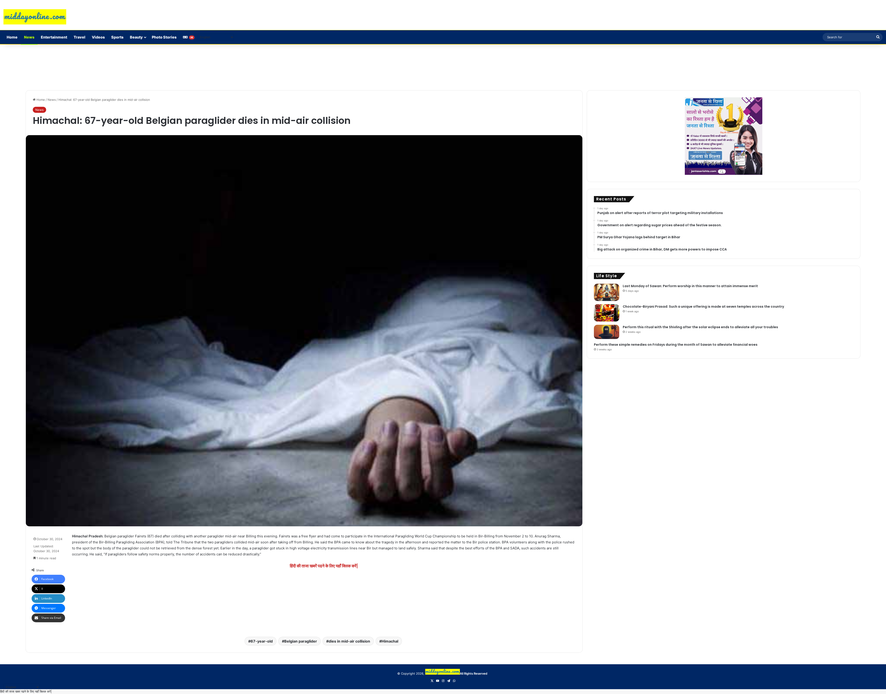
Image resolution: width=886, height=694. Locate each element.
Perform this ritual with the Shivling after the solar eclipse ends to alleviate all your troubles (700, 327)
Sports (117, 37)
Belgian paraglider (300, 641)
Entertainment (54, 37)
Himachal (390, 641)
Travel (79, 37)
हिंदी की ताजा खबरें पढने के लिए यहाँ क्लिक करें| (324, 565)
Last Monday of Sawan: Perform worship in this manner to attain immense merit (690, 286)
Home (12, 37)
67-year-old (262, 641)
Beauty (136, 37)
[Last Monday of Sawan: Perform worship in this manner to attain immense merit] (606, 292)
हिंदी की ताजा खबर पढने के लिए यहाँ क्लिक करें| (26, 691)
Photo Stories (164, 37)
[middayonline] (34, 16)
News (29, 37)
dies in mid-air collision (349, 641)
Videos (98, 37)
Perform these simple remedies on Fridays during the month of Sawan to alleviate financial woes (675, 344)
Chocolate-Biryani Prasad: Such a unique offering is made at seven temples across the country (703, 306)
